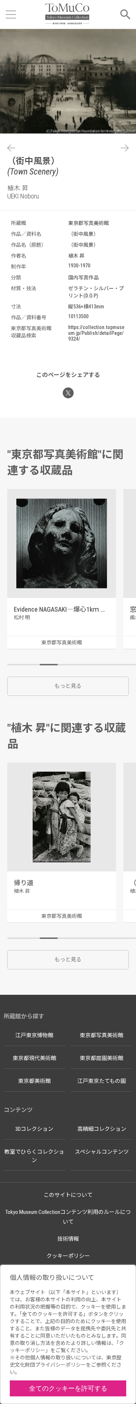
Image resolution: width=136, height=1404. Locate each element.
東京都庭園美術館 (101, 1058)
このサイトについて (68, 1195)
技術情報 (68, 1239)
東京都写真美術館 (101, 1035)
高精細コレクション (101, 1129)
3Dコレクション (34, 1129)
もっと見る (68, 686)
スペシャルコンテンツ (102, 1152)
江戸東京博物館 (34, 1035)
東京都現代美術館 (34, 1058)
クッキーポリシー (68, 1256)
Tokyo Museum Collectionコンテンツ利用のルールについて (68, 1217)
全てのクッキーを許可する (68, 1388)
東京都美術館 (34, 1081)
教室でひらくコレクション (34, 1156)
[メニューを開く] (11, 14)
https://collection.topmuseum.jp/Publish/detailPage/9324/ (96, 333)
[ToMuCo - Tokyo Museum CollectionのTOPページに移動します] (67, 14)
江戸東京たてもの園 (101, 1081)
